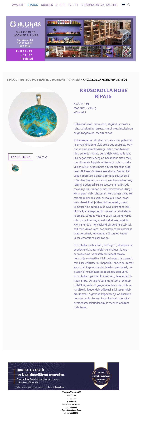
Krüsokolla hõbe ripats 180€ (105, 79)
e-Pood (32, 4)
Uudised (47, 4)
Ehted (24, 79)
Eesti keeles (123, 4)
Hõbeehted (40, 79)
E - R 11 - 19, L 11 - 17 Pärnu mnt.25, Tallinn (86, 4)
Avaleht (18, 4)
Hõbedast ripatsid (66, 79)
